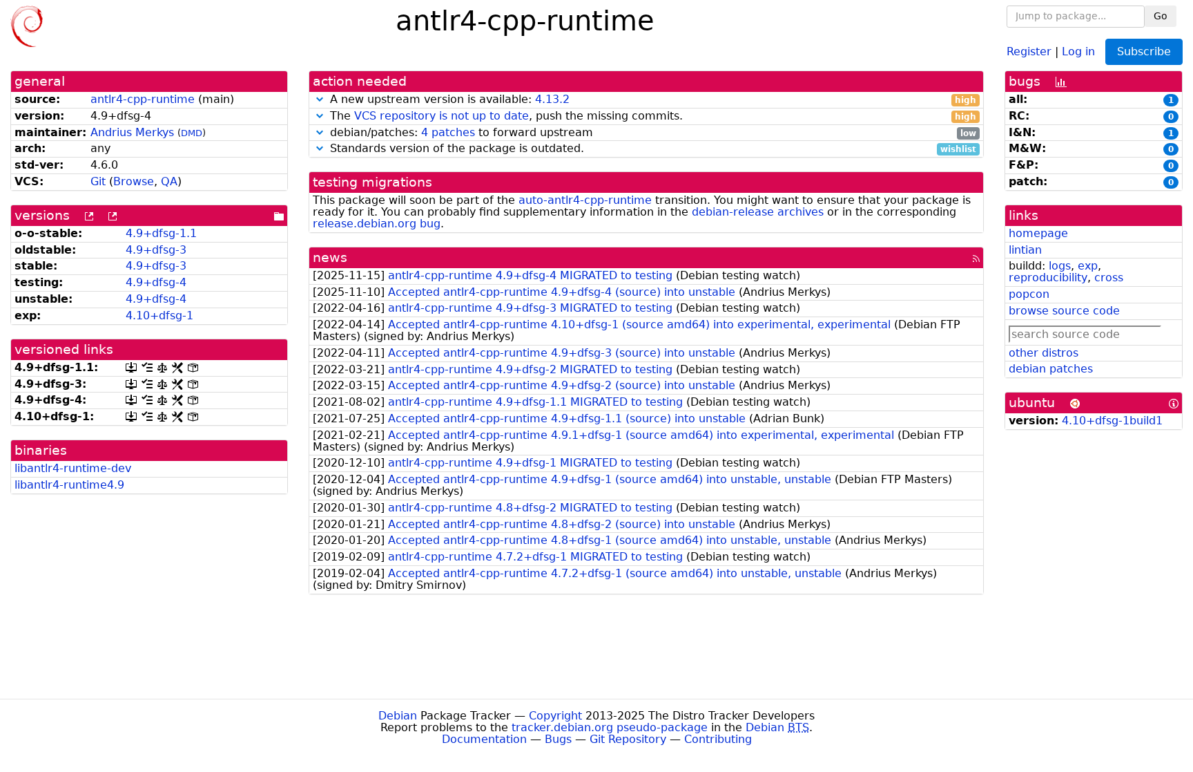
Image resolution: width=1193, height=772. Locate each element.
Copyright (555, 715)
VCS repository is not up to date (441, 115)
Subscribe (1144, 51)
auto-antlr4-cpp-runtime (585, 200)
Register (1029, 50)
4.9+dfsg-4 (156, 282)
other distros (1043, 352)
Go (1160, 15)
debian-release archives (758, 211)
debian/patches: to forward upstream (651, 133)
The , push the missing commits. (651, 116)
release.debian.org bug (376, 223)
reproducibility (1048, 277)
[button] (319, 99)
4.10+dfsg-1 (159, 315)
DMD (191, 133)
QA (169, 181)
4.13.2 (552, 99)
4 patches (448, 132)
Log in (1078, 50)
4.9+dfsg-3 (156, 249)
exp (1088, 265)
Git (98, 181)
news (330, 257)
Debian (397, 715)
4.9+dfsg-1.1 (161, 233)
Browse (133, 181)
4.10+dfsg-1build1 (1112, 420)
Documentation (484, 739)
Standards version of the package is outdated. (651, 149)
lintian (1025, 249)
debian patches (1051, 368)
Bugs (558, 739)
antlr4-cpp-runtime (142, 99)
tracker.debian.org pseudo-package (610, 727)
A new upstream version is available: (651, 100)
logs (1060, 265)
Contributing (718, 739)
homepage (1038, 233)
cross (1108, 277)
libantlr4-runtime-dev (72, 468)
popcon (1029, 294)
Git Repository (628, 739)
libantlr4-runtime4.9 (69, 484)
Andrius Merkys (132, 132)
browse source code (1064, 310)
